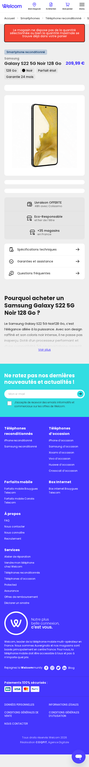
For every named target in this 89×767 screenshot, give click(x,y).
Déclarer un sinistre (16, 603)
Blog (71, 668)
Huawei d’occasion (62, 464)
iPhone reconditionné (18, 440)
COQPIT (41, 742)
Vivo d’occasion (59, 458)
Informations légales (64, 704)
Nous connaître (14, 532)
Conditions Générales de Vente (21, 714)
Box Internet (60, 481)
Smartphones (30, 18)
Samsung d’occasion (63, 446)
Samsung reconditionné (20, 446)
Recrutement (12, 538)
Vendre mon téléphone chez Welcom (19, 564)
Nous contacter (14, 526)
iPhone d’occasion (61, 440)
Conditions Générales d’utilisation (64, 714)
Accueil (9, 18)
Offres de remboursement (21, 597)
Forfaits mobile (18, 481)
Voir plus (44, 349)
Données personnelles (19, 704)
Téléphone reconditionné (63, 18)
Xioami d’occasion (61, 452)
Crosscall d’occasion (63, 471)
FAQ (6, 520)
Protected (10, 585)
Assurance (11, 591)
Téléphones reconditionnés (18, 431)
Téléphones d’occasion (59, 431)
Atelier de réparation (17, 556)
